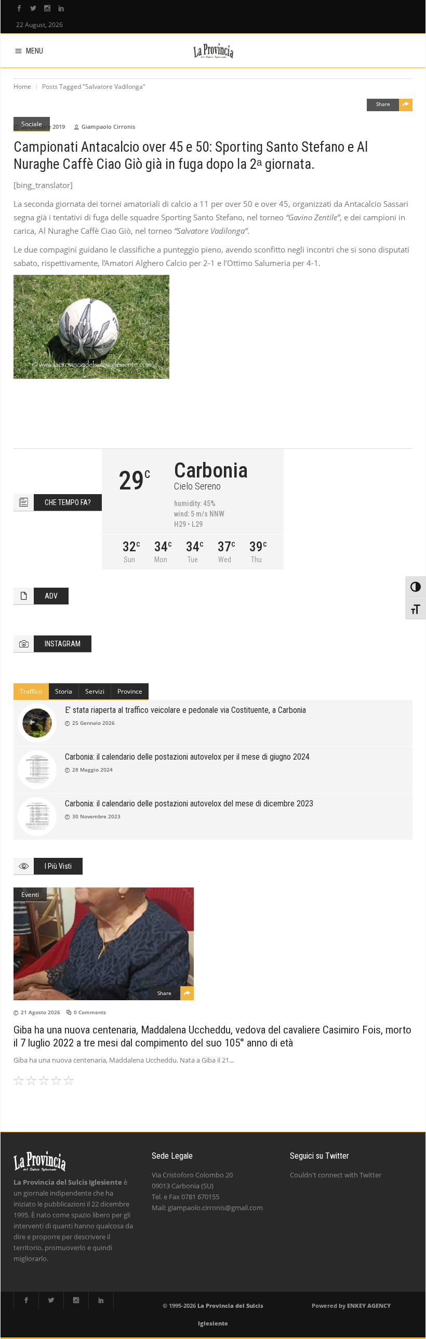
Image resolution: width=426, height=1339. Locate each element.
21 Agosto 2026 (40, 1012)
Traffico (31, 691)
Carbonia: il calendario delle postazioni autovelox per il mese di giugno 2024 (187, 757)
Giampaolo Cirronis (108, 126)
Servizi (94, 691)
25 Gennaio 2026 (93, 722)
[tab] (31, 691)
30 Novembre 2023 (96, 816)
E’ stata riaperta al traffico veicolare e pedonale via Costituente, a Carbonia (185, 710)
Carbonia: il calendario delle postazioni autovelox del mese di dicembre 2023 (189, 803)
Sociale (31, 124)
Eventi (30, 894)
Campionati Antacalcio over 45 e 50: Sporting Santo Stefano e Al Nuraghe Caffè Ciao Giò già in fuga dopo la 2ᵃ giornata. (191, 156)
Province (129, 691)
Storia (63, 691)
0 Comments (90, 1012)
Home (22, 86)
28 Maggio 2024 (92, 769)
